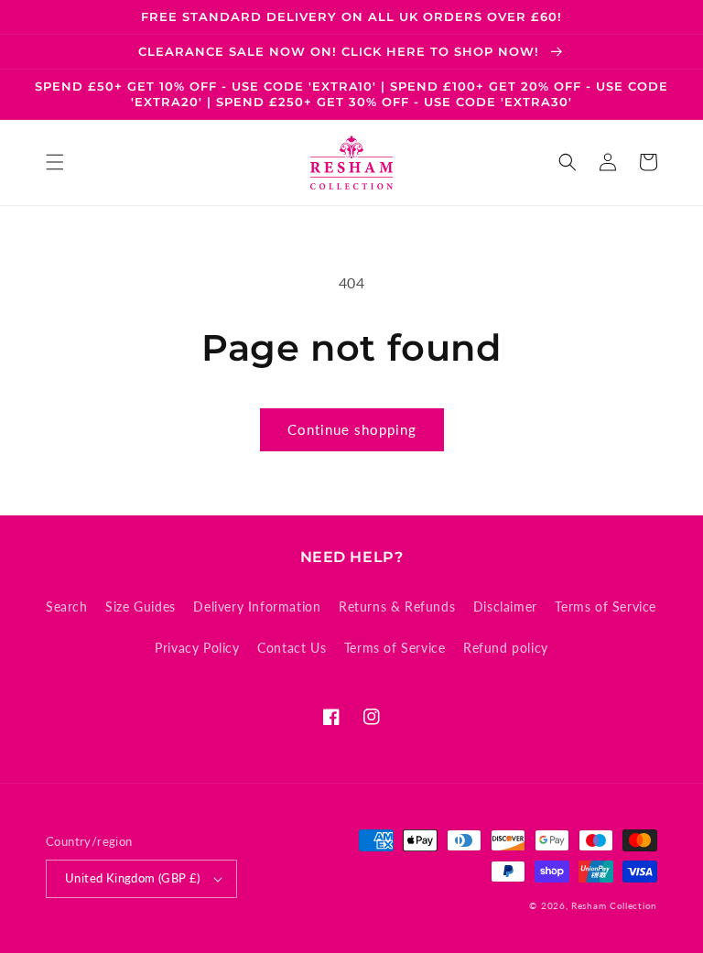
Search (67, 606)
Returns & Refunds (397, 606)
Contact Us (291, 647)
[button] (55, 162)
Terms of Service (605, 606)
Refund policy (505, 647)
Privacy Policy (197, 647)
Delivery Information (256, 606)
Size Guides (140, 606)
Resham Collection (614, 905)
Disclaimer (505, 606)
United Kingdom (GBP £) (132, 878)
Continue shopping (351, 429)
